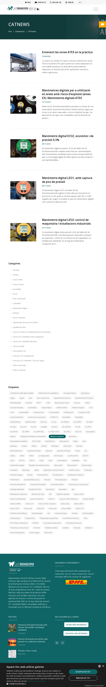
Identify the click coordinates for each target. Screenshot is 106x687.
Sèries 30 (40, 508)
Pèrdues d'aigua (16, 475)
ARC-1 (39, 403)
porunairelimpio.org (31, 480)
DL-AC (15, 294)
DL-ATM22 (65, 422)
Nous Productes (19, 317)
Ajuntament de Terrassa (84, 398)
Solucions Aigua (61, 513)
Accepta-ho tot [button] (83, 672)
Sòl (48, 513)
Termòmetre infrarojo (71, 518)
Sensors (51, 499)
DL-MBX (44, 427)
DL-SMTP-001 (39, 432)
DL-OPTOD (66, 427)
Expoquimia (64, 441)
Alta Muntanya (15, 403)
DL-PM (77, 427)
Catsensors (20, 31)
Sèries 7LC (80, 508)
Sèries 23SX (78, 504)
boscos (77, 403)
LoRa (50, 460)
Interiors (49, 451)
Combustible (23, 412)
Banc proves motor (62, 403)
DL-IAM (13, 427)
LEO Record (58, 456)
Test (85, 518)
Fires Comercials (19, 298)
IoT (86, 451)
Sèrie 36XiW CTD (19, 351)
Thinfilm (35, 523)
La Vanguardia (44, 456)
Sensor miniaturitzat (17, 499)
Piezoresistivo (42, 475)
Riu (50, 494)
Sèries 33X (52, 508)
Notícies (16, 313)
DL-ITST (23, 427)
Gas (84, 441)
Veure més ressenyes (76, 624)
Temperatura (15, 518)
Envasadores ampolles (18, 441)
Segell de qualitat (62, 494)
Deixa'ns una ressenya (76, 633)
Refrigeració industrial (18, 494)
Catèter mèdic (61, 408)
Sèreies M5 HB (88, 499)
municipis (13, 470)
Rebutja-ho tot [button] (83, 678)
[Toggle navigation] (96, 9)
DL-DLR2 (89, 422)
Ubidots (66, 528)
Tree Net (36, 528)
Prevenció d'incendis (38, 484)
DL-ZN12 (67, 432)
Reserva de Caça (38, 494)
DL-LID (33, 427)
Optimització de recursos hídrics (25, 322)
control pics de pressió (36, 417)
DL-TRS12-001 (54, 432)
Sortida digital (87, 513)
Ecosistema (90, 432)
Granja (24, 446)
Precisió (47, 480)
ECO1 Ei (78, 432)
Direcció (44, 422)
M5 (85, 460)
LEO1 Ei (85, 456)
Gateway (13, 446)
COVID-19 (54, 417)
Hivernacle (67, 446)
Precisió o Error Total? (27, 650)
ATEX (48, 403)
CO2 (90, 408)
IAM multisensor (16, 451)
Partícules (88, 470)
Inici (10, 31)
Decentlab (17, 289)
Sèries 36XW (66, 508)
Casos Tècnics (18, 284)
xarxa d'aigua (34, 532)
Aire (30, 398)
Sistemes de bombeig (18, 513)
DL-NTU (54, 427)
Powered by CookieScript (94, 686)
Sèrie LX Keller (15, 504)
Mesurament (72, 465)
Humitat (79, 446)
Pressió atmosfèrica (17, 484)
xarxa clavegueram (17, 532)
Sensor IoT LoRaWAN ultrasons (25, 341)
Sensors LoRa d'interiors (69, 499)
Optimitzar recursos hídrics (54, 470)
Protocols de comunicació (78, 484)
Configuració (68, 412)
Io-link (77, 451)
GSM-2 (34, 446)
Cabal (87, 403)
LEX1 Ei (31, 460)
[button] (36, 683)
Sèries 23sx (65, 504)
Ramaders (63, 489)
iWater (12, 456)
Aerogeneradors (69, 393)
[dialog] (53, 675)
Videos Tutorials (19, 370)
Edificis (13, 436)
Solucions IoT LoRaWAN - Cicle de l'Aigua (28, 360)
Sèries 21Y (29, 504)
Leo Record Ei (73, 456)
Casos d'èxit (17, 279)
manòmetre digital (17, 465)
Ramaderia (50, 489)
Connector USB (84, 412)
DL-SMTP (25, 432)
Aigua (12, 398)
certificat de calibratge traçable (21, 393)
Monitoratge (86, 465)
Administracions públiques (48, 393)
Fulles (75, 441)
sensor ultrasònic (36, 499)
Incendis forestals (34, 451)
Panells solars (74, 470)
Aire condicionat (43, 398)
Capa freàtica (46, 408)
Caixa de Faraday (16, 408)
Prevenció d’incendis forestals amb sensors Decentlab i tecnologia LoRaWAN (32, 627)
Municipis (25, 470)
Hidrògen (55, 446)
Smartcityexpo (37, 513)
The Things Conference (18, 523)
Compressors (38, 412)
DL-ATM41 (77, 422)
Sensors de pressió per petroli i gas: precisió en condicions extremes (33, 640)
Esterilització (50, 441)
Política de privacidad (36, 681)
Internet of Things (63, 451)
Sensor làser (79, 494)
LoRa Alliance (62, 460)
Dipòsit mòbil (30, 422)
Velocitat (77, 528)
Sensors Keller (18, 346)
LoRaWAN (17, 303)
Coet (12, 412)
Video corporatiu (19, 365)
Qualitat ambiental (17, 489)
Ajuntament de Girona (62, 398)
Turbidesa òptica (51, 528)
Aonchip (16, 270)
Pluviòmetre (14, 480)
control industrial (16, 417)
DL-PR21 (88, 427)
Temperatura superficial (49, 518)
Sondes (74, 513)
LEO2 (12, 460)
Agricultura (85, 393)
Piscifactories (58, 475)
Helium (44, 446)
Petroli (30, 475)
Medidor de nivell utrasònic (39, 465)
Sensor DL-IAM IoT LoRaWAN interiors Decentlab (31, 332)
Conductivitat (54, 412)
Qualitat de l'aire (19, 327)
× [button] (103, 666)
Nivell (37, 470)
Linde (41, 460)
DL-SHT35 (13, 432)
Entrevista (72, 436)
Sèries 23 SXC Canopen (47, 504)
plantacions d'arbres (75, 475)
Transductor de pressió (52, 523)
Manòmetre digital (20, 308)
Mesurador (58, 465)
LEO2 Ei (21, 460)
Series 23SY (14, 508)
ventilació (88, 528)
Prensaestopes (61, 480)
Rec (73, 489)
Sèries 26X (28, 508)
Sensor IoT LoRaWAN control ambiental (28, 337)
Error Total (36, 441)
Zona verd (48, 532)
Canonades (32, 408)
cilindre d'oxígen (78, 408)
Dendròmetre (15, 422)
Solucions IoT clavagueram (23, 356)
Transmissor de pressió (19, 528)
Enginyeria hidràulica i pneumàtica (33, 436)
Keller (22, 456)
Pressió (74, 480)
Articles (16, 275)
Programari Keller (57, 484)
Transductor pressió (73, 523)
